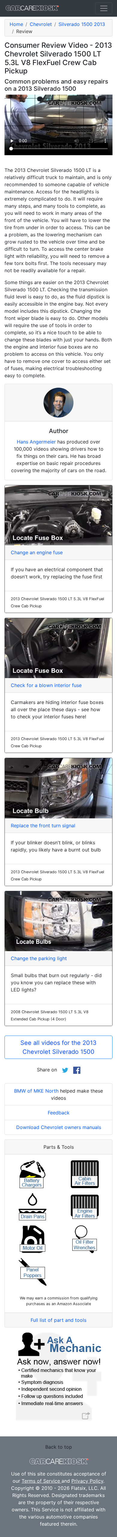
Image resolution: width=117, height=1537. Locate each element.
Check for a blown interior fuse (46, 685)
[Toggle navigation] (103, 8)
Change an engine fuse (37, 552)
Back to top (58, 1447)
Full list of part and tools (58, 1320)
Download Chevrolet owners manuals (58, 1127)
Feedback (59, 1113)
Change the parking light (39, 958)
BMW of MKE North (36, 1091)
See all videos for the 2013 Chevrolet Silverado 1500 (58, 1047)
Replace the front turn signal (43, 825)
